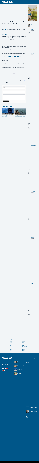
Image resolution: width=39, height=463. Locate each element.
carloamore (23, 344)
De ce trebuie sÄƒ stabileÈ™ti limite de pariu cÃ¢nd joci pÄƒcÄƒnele (33, 358)
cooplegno (23, 348)
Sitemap (3, 365)
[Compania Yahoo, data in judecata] (29, 283)
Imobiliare (20, 1)
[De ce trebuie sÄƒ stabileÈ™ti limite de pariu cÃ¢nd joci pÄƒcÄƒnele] (27, 358)
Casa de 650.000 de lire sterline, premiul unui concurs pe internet (33, 145)
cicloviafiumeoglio (24, 346)
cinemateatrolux (24, 347)
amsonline (11, 343)
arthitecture (11, 344)
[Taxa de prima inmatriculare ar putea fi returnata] (29, 29)
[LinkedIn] (16, 70)
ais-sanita (23, 339)
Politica (24, 1)
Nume (15, 87)
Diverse (3, 25)
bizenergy (11, 349)
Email (3, 90)
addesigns (11, 339)
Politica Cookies (4, 363)
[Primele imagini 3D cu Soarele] (29, 99)
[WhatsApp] (20, 70)
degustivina (23, 350)
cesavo (23, 345)
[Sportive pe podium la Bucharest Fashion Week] (29, 191)
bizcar (10, 348)
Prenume (4, 87)
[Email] (24, 70)
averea (10, 345)
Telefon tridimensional (33, 53)
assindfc (23, 342)
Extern (31, 1)
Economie (34, 1)
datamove (23, 349)
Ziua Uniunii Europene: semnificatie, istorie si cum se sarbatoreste (20, 362)
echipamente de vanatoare (6, 29)
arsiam (23, 340)
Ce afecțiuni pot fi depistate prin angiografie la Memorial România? (20, 369)
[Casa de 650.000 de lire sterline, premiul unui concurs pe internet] (29, 145)
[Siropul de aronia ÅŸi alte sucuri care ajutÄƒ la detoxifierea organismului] (27, 408)
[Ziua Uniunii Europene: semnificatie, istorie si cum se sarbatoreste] (15, 362)
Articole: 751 (14, 76)
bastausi (23, 343)
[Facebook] (4, 70)
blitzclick (11, 350)
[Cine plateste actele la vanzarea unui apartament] (15, 373)
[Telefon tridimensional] (29, 54)
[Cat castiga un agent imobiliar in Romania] (15, 366)
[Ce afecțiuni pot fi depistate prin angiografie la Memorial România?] (8, 111)
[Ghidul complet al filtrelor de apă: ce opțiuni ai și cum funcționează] (27, 411)
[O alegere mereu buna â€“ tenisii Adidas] (29, 237)
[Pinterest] (12, 70)
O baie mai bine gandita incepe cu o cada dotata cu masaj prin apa (20, 358)
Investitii (27, 1)
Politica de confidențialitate (5, 364)
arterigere (23, 341)
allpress (11, 341)
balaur (10, 346)
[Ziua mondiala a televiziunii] (27, 383)
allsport (11, 342)
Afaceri (17, 1)
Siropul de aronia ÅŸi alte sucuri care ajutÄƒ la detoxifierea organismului (33, 408)
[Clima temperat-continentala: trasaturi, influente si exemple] (29, 25)
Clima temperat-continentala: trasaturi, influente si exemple (33, 25)
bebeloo (11, 347)
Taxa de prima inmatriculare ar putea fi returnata (33, 29)
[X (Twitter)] (8, 70)
